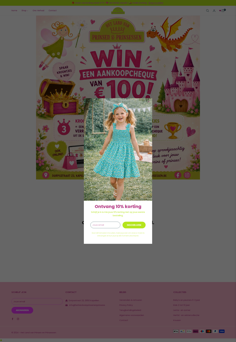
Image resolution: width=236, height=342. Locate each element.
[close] (148, 101)
